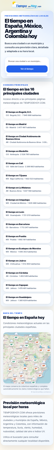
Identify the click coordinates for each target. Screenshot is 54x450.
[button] (27, 356)
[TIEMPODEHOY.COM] (27, 5)
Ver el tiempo (27, 69)
